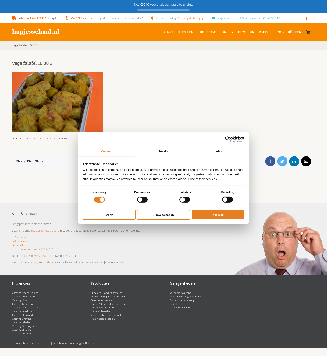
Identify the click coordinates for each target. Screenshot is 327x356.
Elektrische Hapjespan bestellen (108, 296)
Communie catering (180, 307)
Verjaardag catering (180, 292)
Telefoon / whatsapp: (28, 249)
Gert (20, 138)
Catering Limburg (21, 329)
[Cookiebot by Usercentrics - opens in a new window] (227, 139)
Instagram (20, 241)
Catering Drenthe (21, 318)
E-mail (19, 245)
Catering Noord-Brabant (25, 307)
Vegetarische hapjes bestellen (107, 315)
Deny (109, 214)
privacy (34, 262)
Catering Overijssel (22, 311)
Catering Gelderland (23, 304)
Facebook (20, 237)
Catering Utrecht (21, 300)
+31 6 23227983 (271, 18)
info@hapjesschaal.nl (249, 18)
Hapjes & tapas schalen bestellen (109, 304)
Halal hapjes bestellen (103, 318)
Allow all (218, 214)
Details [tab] (163, 151)
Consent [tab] (106, 151)
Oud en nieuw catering (182, 300)
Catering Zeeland (21, 333)
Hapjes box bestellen (102, 307)
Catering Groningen (23, 326)
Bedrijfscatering (178, 304)
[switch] (142, 200)
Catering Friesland (22, 322)
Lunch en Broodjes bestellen (106, 292)
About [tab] (220, 151)
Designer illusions (84, 343)
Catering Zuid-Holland (24, 296)
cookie (46, 262)
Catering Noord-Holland (25, 292)
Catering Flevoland (22, 315)
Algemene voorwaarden (40, 256)
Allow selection (163, 214)
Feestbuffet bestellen (102, 300)
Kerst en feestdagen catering (185, 296)
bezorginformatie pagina (45, 230)
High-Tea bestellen (101, 311)
